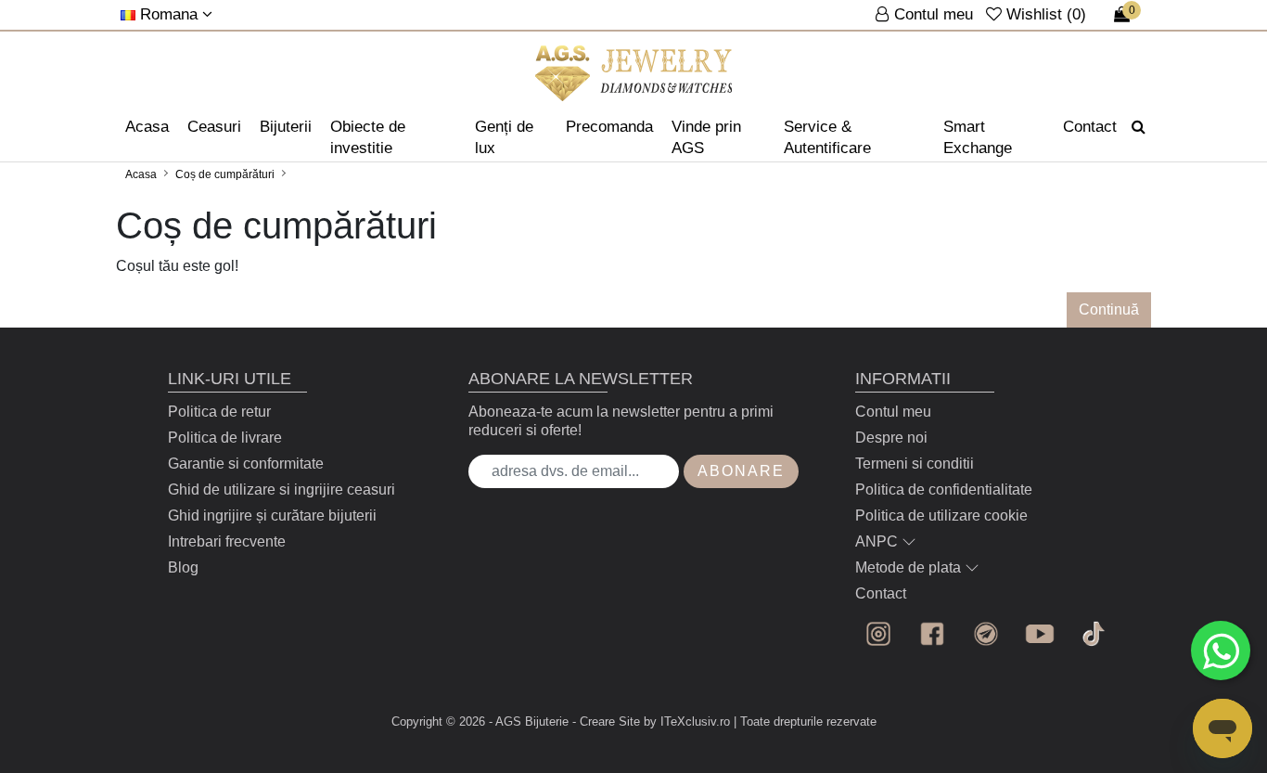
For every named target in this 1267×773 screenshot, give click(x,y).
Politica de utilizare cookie (941, 515)
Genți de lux (504, 137)
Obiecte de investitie (367, 137)
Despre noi (891, 437)
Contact (1090, 126)
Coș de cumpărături (225, 174)
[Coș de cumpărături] (634, 73)
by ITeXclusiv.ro (687, 721)
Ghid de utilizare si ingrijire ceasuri (281, 489)
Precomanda (609, 126)
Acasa (147, 126)
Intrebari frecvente (227, 541)
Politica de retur (219, 411)
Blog (183, 567)
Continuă (1109, 309)
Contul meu (893, 411)
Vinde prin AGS (706, 137)
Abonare (741, 471)
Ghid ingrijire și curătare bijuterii (272, 515)
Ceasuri (214, 126)
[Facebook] (932, 634)
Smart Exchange (977, 137)
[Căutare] (1138, 127)
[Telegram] (986, 634)
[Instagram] (878, 634)
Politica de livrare (225, 437)
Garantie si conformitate (246, 463)
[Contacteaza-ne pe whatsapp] (1220, 650)
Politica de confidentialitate (943, 489)
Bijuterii (286, 126)
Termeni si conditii (914, 463)
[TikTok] (1093, 634)
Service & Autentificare (827, 137)
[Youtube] (1040, 634)
